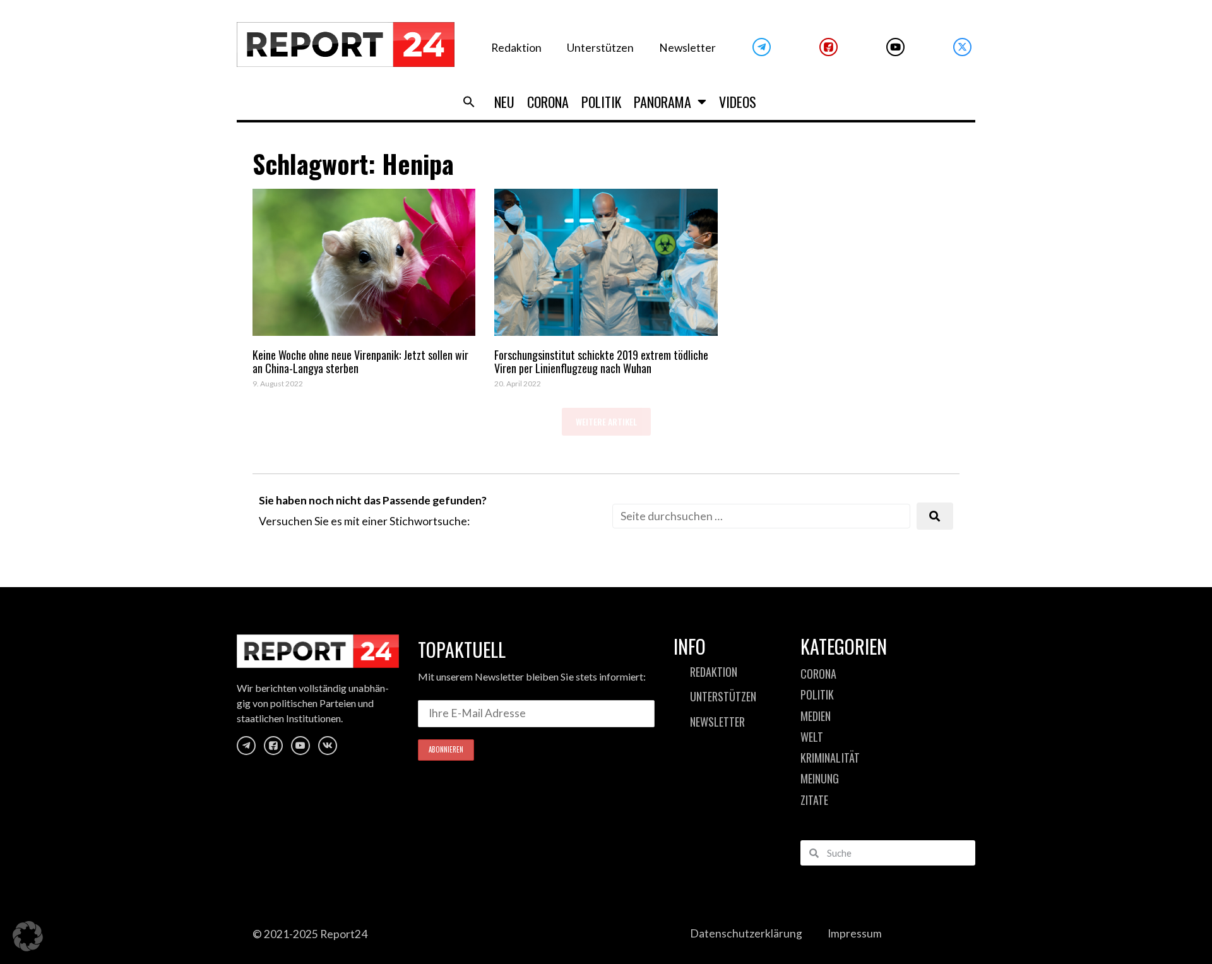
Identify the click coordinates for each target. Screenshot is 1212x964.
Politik (601, 102)
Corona (548, 102)
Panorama (662, 102)
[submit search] (935, 516)
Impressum (855, 933)
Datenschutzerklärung (746, 933)
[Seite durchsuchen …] (761, 516)
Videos (737, 102)
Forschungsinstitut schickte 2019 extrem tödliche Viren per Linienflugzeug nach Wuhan (601, 362)
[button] (469, 101)
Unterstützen (600, 47)
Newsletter (687, 47)
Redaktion (516, 47)
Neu (504, 102)
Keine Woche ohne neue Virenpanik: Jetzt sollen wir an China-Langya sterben (360, 362)
